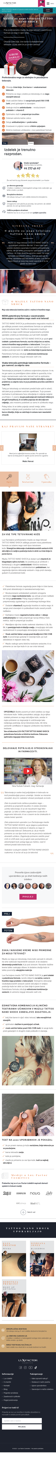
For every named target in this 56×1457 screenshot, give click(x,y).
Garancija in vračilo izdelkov (43, 1389)
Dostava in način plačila (41, 1382)
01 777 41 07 (32, 168)
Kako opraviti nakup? (40, 1378)
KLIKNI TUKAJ (48, 10)
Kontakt (7, 1386)
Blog (5, 1389)
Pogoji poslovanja (11, 1400)
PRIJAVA (22, 1427)
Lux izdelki (8, 1378)
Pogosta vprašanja (11, 1393)
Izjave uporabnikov (39, 1386)
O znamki (7, 1382)
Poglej (28, 896)
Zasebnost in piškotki (12, 1396)
